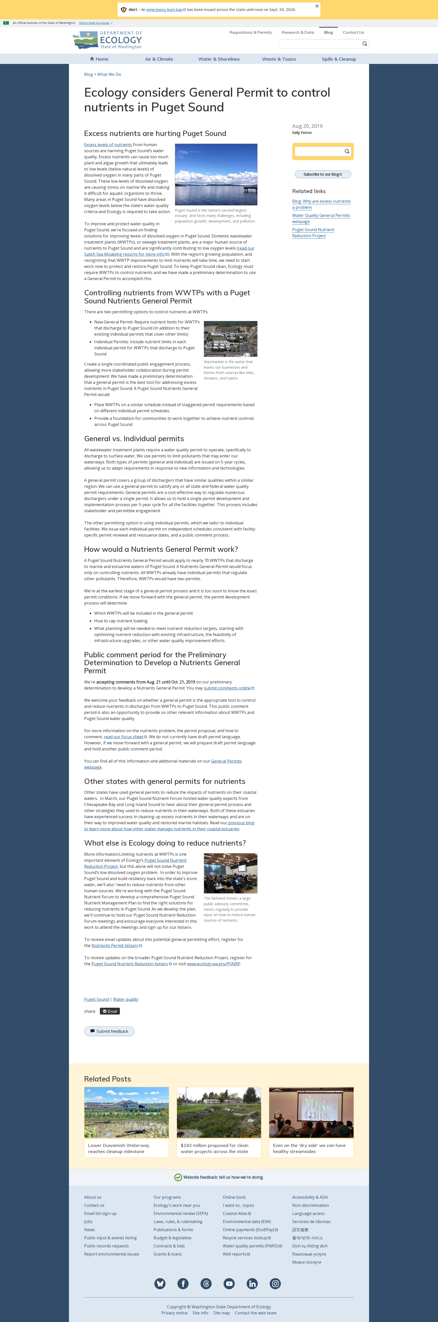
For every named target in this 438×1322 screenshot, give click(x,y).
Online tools (234, 1197)
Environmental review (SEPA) (181, 1213)
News (89, 1229)
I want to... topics (238, 1205)
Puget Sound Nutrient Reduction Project (313, 232)
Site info (200, 1313)
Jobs (88, 1221)
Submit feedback (112, 1031)
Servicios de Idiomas (311, 1221)
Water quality (125, 999)
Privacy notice (174, 1313)
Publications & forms (173, 1229)
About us (92, 1197)
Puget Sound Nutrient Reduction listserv (130, 964)
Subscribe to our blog (321, 174)
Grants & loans (168, 1254)
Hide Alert (305, 6)
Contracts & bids (169, 1246)
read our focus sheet (123, 737)
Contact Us (353, 32)
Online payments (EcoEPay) (248, 1229)
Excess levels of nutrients (108, 144)
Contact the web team (256, 1313)
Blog (328, 32)
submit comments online (227, 688)
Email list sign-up (100, 1213)
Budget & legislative (172, 1238)
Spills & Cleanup (339, 59)
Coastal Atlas (235, 1213)
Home (102, 59)
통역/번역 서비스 (307, 1238)
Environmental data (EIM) (247, 1221)
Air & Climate (159, 59)
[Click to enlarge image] (216, 174)
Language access (308, 1213)
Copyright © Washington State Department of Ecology (219, 1307)
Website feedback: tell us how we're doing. (223, 1177)
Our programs (167, 1197)
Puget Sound (96, 999)
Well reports (234, 1254)
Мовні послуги (306, 1262)
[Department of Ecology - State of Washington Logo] (102, 40)
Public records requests (106, 1246)
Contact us (94, 1205)
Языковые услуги (309, 1254)
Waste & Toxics (279, 59)
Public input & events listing (110, 1238)
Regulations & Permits (251, 32)
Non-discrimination (310, 1205)
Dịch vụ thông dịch (309, 1246)
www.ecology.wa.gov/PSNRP (213, 964)
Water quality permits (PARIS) (251, 1246)
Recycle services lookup (245, 1238)
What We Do (109, 74)
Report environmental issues (111, 1254)
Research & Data (298, 32)
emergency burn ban (164, 9)
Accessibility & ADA (310, 1197)
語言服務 (300, 1229)
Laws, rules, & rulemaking (178, 1221)
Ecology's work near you (177, 1205)
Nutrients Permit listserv (115, 945)
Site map (221, 1313)
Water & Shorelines (219, 59)
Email (112, 1011)
